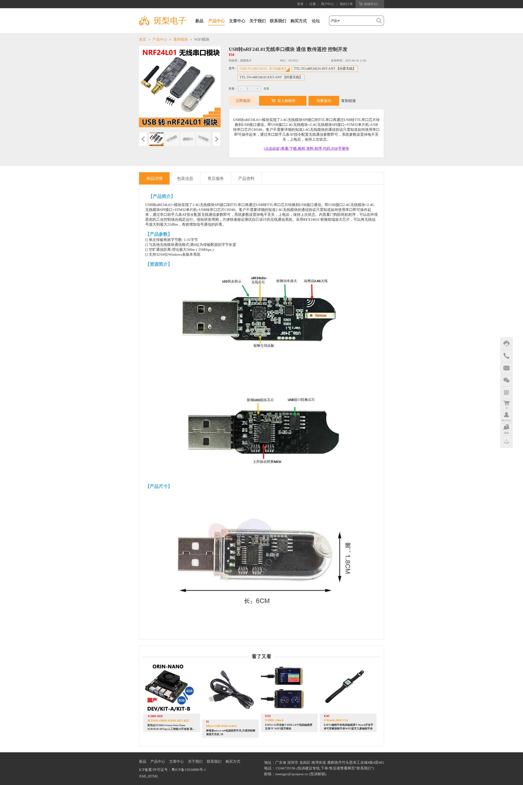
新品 (199, 21)
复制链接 (348, 101)
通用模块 (180, 39)
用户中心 (327, 4)
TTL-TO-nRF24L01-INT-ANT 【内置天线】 (325, 68)
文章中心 (237, 21)
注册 (312, 4)
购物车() (371, 4)
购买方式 (299, 21)
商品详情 (154, 178)
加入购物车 (286, 101)
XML (143, 776)
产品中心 (216, 21)
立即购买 (243, 101)
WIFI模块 (201, 39)
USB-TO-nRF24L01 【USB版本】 (263, 68)
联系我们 (278, 21)
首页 (142, 39)
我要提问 (323, 101)
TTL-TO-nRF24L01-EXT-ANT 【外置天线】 (271, 77)
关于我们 (257, 21)
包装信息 (185, 178)
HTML (153, 776)
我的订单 (346, 4)
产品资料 (246, 178)
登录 (300, 4)
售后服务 (216, 178)
